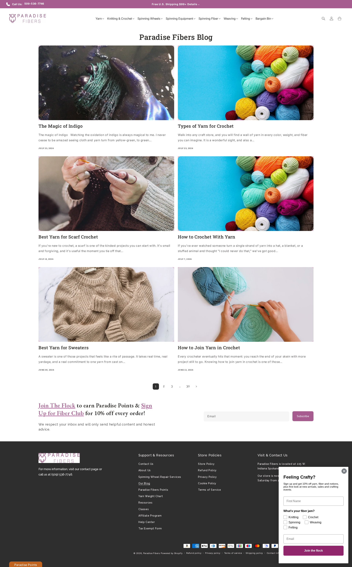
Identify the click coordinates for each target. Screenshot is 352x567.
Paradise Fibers (151, 553)
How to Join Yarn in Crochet (209, 348)
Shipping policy (254, 553)
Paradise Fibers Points (153, 489)
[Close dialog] (344, 471)
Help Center (146, 522)
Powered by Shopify (172, 553)
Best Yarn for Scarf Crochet (68, 237)
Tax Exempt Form (150, 528)
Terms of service (233, 553)
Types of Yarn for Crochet (206, 126)
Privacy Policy (207, 476)
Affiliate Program (150, 515)
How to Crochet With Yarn (206, 237)
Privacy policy (212, 553)
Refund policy (193, 553)
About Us (144, 470)
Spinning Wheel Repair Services (159, 476)
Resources (145, 502)
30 (188, 386)
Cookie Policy (207, 483)
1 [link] (156, 386)
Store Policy (206, 463)
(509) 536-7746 (61, 474)
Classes (143, 509)
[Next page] (196, 386)
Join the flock (313, 550)
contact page (89, 469)
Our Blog (144, 483)
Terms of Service (209, 489)
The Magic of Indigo (60, 126)
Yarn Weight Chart (150, 496)
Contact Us (145, 463)
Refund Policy (207, 470)
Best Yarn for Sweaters (63, 348)
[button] (98, 18)
